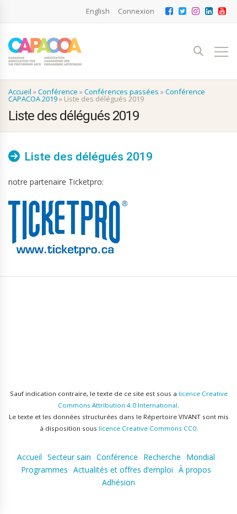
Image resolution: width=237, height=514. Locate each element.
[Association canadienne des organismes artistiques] (45, 52)
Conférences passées (121, 92)
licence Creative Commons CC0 (147, 428)
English (98, 11)
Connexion (136, 11)
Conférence (58, 92)
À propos (195, 470)
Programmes (44, 470)
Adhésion (118, 482)
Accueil (19, 92)
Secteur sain (69, 457)
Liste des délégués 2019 (88, 156)
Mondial (200, 457)
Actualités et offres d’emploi (123, 470)
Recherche (162, 457)
